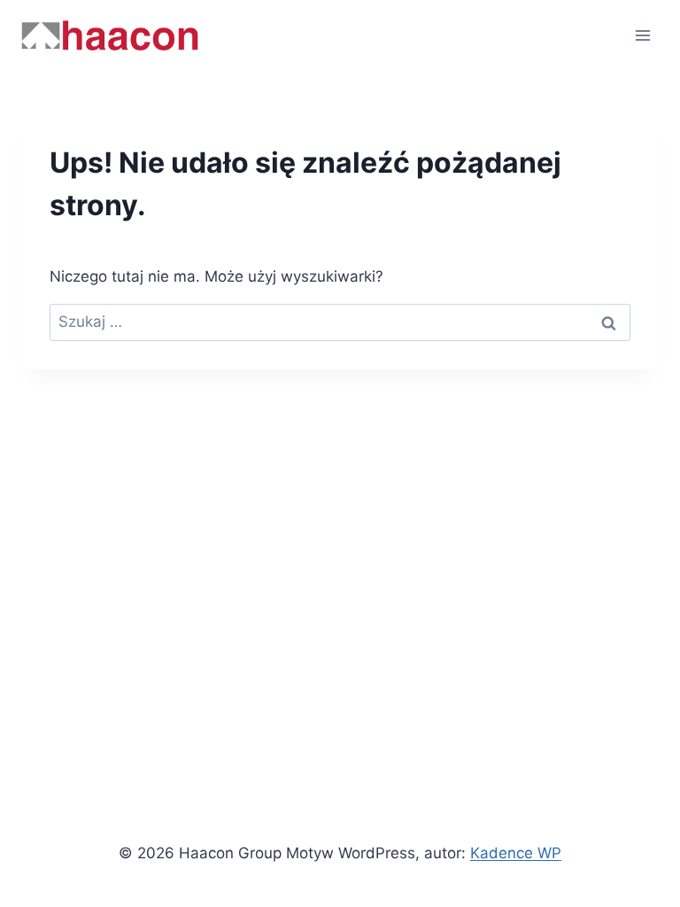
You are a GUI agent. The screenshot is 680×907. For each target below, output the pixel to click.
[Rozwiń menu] (642, 35)
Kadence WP (515, 853)
